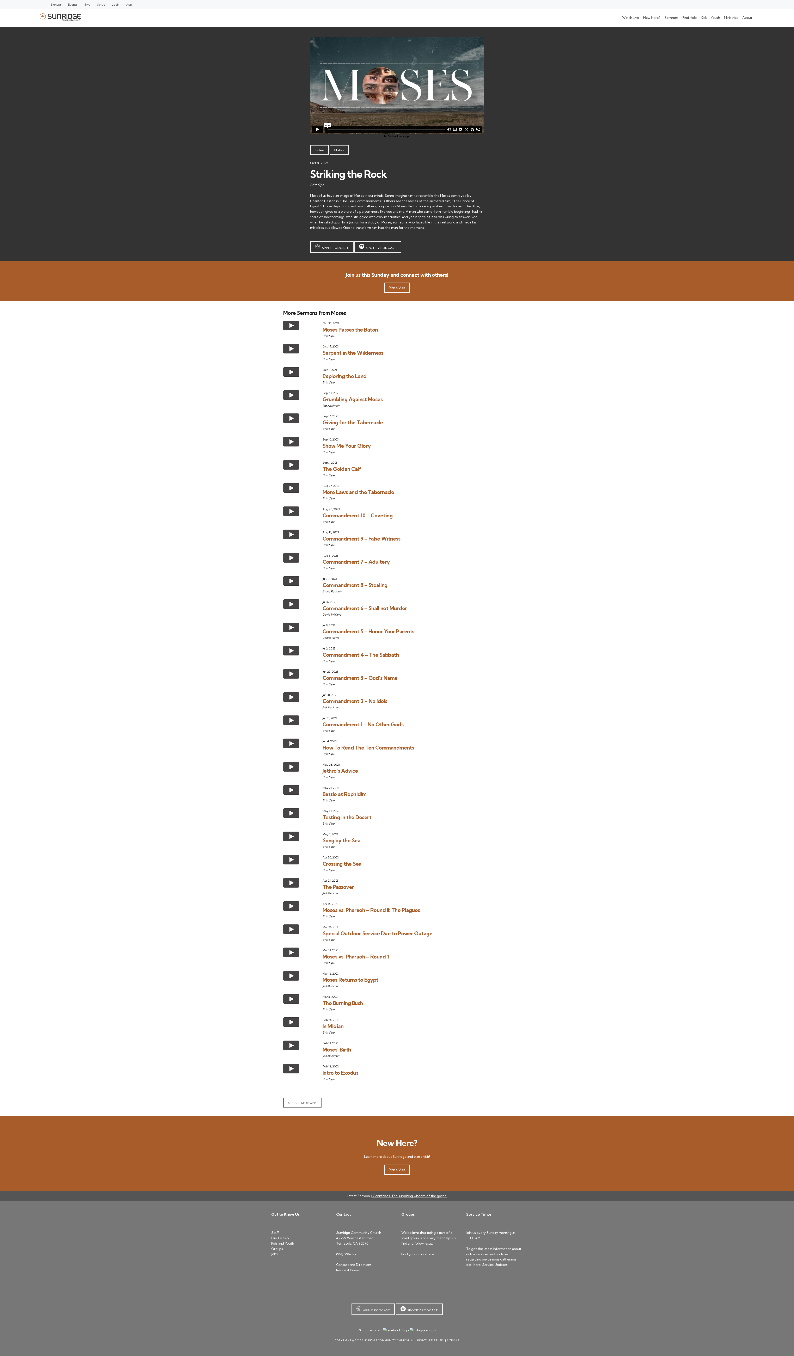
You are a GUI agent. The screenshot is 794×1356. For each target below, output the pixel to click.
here (430, 1254)
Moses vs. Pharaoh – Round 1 (356, 956)
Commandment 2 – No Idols (355, 701)
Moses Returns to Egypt (350, 979)
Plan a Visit (397, 288)
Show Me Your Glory (347, 446)
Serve (101, 4)
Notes (339, 150)
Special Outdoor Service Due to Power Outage (378, 933)
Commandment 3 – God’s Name (360, 678)
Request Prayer (348, 1270)
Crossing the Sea (342, 864)
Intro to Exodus (341, 1073)
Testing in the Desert (347, 817)
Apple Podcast (334, 248)
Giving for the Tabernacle (353, 422)
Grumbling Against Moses (353, 399)
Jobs (274, 1254)
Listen (319, 150)
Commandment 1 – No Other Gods (363, 724)
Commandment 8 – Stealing (355, 585)
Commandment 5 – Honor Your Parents (368, 631)
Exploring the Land (345, 376)
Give (87, 4)
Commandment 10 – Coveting (358, 515)
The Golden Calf (342, 469)
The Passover (338, 887)
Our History (280, 1238)
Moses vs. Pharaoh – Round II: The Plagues (371, 910)
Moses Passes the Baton (350, 329)
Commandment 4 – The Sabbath (361, 655)
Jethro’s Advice (340, 771)
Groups (277, 1249)
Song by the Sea (342, 840)
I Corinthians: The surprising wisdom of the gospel (409, 1196)
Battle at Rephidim (345, 794)
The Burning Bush (343, 1003)
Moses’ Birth (337, 1049)
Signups (56, 4)
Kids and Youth (282, 1243)
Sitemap (453, 1340)
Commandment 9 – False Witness (362, 538)
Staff (275, 1233)
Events (72, 4)
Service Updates (495, 1265)
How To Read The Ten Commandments (368, 747)
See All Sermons (302, 1103)
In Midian (333, 1026)
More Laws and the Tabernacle (358, 492)
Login (116, 4)
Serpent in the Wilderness (353, 353)
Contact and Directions (354, 1265)
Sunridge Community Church (60, 17)
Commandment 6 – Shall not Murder (365, 608)
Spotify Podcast (380, 248)
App (129, 4)
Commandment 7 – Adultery (356, 562)
